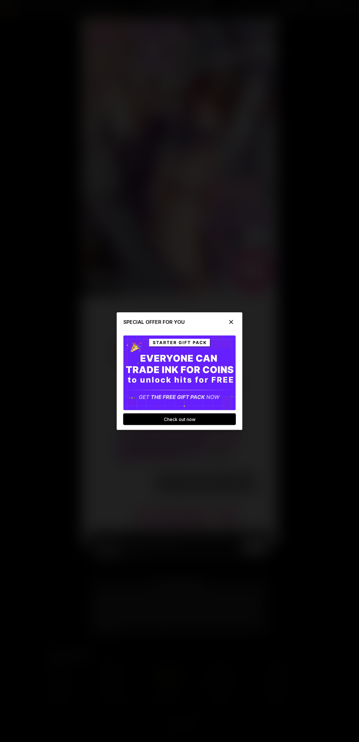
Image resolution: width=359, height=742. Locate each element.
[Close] (231, 321)
